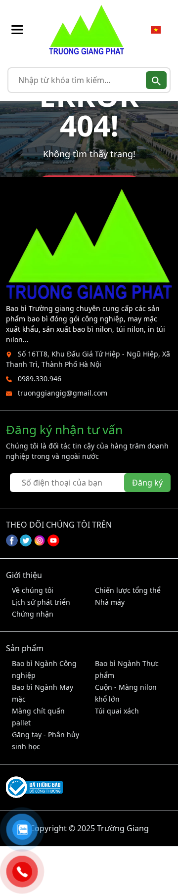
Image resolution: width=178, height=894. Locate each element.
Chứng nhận (32, 614)
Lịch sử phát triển (41, 602)
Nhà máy (110, 602)
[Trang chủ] (86, 29)
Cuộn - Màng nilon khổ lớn (126, 693)
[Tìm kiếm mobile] (156, 80)
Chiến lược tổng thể (128, 590)
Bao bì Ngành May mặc (42, 693)
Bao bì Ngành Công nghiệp (44, 669)
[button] (17, 30)
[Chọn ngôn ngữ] (156, 30)
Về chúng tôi (32, 590)
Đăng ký (147, 482)
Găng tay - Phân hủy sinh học (45, 740)
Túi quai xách (117, 710)
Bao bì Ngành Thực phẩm (127, 669)
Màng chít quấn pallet (38, 716)
